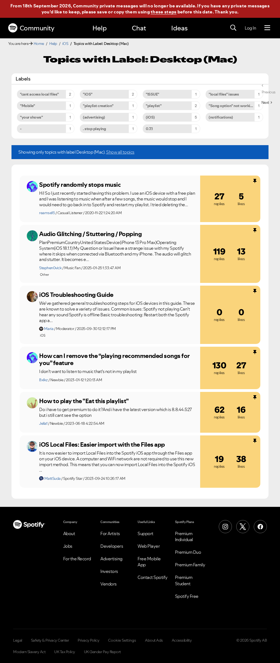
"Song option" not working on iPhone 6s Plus (236, 105)
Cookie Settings (122, 640)
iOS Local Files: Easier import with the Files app (102, 444)
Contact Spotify (153, 577)
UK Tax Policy (64, 651)
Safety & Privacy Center (50, 640)
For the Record (77, 559)
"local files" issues (224, 94)
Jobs (67, 546)
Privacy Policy (88, 640)
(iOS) (150, 117)
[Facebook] (260, 526)
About (69, 533)
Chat (139, 28)
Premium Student (183, 580)
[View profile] (32, 186)
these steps (163, 12)
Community (37, 28)
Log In (250, 28)
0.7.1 (149, 128)
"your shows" (31, 117)
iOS (65, 43)
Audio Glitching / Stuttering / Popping (90, 233)
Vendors (108, 584)
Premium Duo (188, 552)
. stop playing (94, 128)
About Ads (154, 640)
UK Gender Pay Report (102, 651)
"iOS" (87, 94)
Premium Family (190, 565)
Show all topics (120, 152)
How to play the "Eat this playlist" (84, 400)
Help (99, 28)
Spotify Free (187, 596)
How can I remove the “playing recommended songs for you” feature (114, 359)
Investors (109, 571)
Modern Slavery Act (29, 651)
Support (145, 533)
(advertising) (94, 117)
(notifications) (221, 117)
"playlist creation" (98, 105)
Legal (17, 640)
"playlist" (153, 105)
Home (39, 43)
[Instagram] (225, 526)
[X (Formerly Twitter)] (242, 526)
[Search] (233, 27)
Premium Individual (184, 536)
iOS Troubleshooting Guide (76, 294)
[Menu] (267, 28)
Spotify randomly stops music (80, 184)
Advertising (111, 559)
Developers (111, 546)
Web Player (149, 546)
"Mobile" (27, 105)
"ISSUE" (152, 94)
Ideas (179, 28)
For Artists (110, 533)
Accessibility (182, 640)
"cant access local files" (39, 94)
